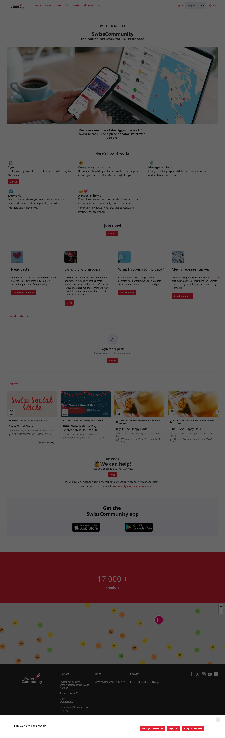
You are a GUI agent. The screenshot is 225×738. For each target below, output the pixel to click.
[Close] (218, 719)
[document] (112, 726)
